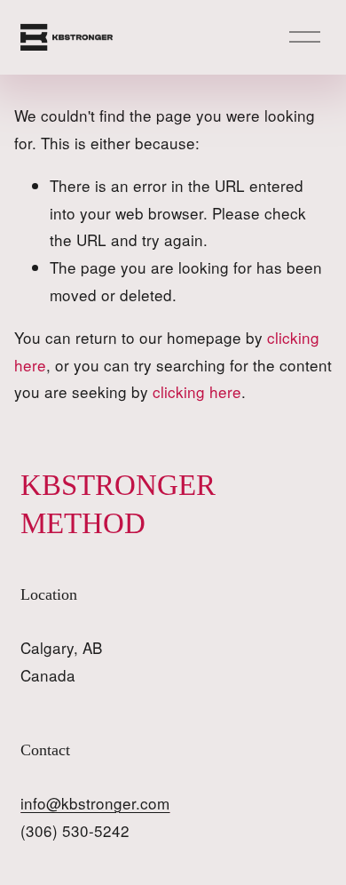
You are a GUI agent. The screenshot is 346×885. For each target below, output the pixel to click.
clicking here (197, 391)
